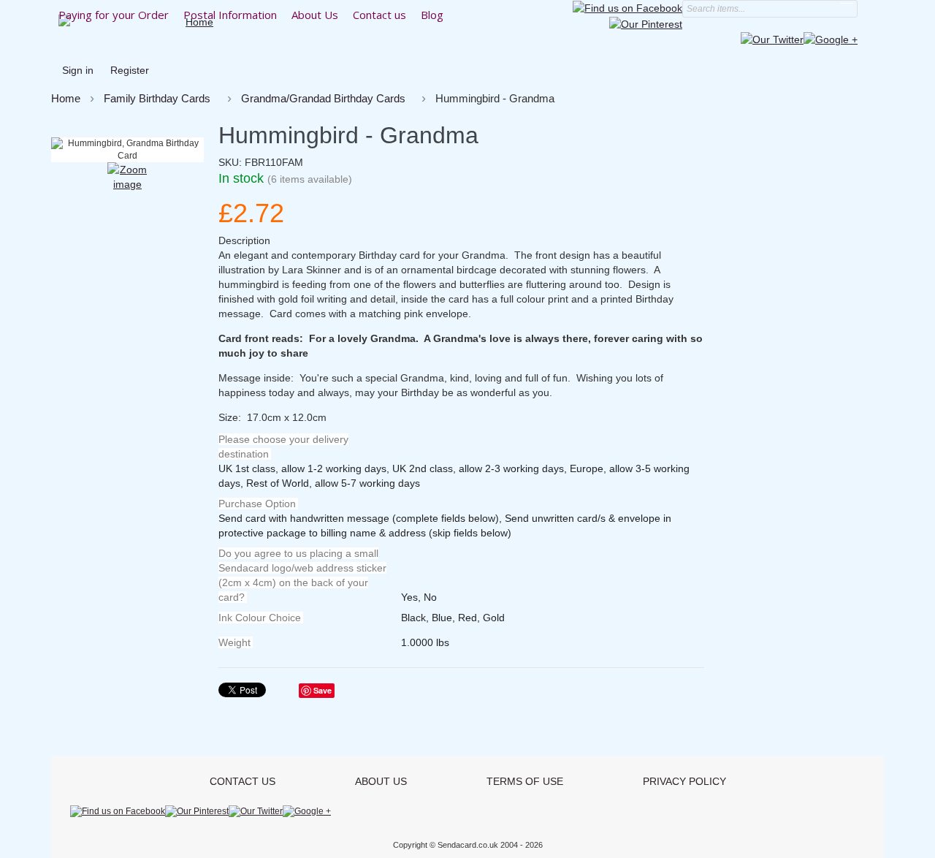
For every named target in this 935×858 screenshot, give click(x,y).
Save (322, 690)
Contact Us (242, 781)
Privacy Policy (684, 781)
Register (129, 70)
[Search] (846, 9)
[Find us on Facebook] (627, 7)
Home (65, 98)
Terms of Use (524, 781)
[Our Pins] (645, 23)
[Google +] (831, 39)
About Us (381, 781)
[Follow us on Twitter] (772, 39)
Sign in (78, 70)
